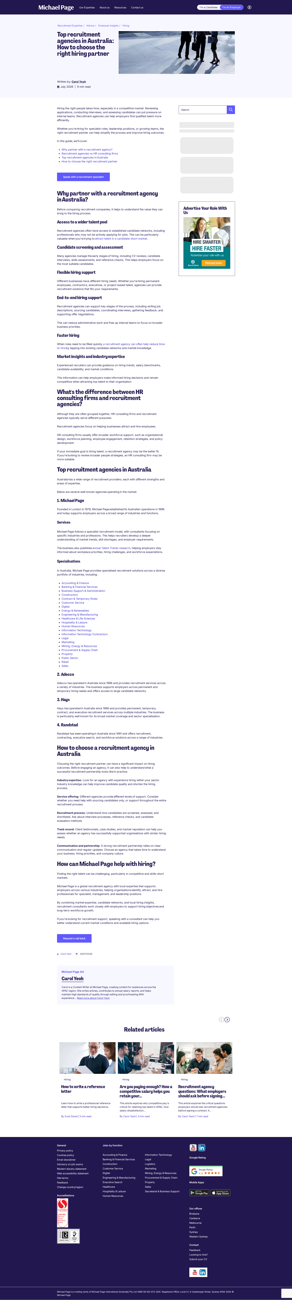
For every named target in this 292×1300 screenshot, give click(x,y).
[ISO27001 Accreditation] (68, 1230)
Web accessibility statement (73, 1173)
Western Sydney (198, 1236)
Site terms (62, 1177)
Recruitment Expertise (70, 25)
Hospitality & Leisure (74, 622)
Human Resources (73, 626)
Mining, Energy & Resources (79, 646)
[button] (230, 109)
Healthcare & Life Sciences (78, 618)
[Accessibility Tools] (249, 7)
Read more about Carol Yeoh (93, 998)
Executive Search (112, 1182)
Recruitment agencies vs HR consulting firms (90, 153)
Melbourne (195, 1222)
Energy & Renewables (75, 610)
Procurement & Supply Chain (80, 650)
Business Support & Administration (83, 590)
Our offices (195, 1208)
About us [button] (104, 7)
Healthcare (109, 1186)
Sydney (193, 1231)
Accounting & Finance (75, 583)
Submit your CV (198, 1259)
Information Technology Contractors (85, 634)
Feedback (62, 1182)
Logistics (150, 1163)
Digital (66, 606)
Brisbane (194, 1213)
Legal (65, 638)
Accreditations (65, 1195)
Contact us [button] (137, 7)
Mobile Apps (196, 1182)
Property (67, 654)
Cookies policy (65, 1155)
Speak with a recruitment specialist (83, 176)
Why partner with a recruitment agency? (87, 149)
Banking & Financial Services (79, 586)
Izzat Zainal (71, 1116)
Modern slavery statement (71, 1168)
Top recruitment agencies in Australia (85, 157)
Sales (65, 665)
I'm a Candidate (208, 7)
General (61, 1145)
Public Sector (70, 658)
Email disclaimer (66, 1159)
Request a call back (74, 938)
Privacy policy (65, 1150)
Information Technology (77, 630)
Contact (194, 1244)
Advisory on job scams (70, 1164)
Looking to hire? (198, 1254)
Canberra (194, 1218)
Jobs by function (112, 1145)
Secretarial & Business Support (162, 1191)
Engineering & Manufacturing (80, 614)
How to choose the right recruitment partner (89, 161)
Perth (192, 1227)
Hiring (125, 25)
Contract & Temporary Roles (79, 598)
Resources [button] (120, 7)
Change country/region (70, 1187)
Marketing (68, 642)
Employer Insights (108, 25)
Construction (70, 594)
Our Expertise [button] (87, 7)
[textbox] (207, 109)
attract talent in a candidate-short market (121, 238)
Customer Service (73, 602)
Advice (90, 25)
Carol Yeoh (66, 954)
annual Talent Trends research (111, 548)
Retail (65, 661)
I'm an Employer (231, 7)
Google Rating (197, 1157)
